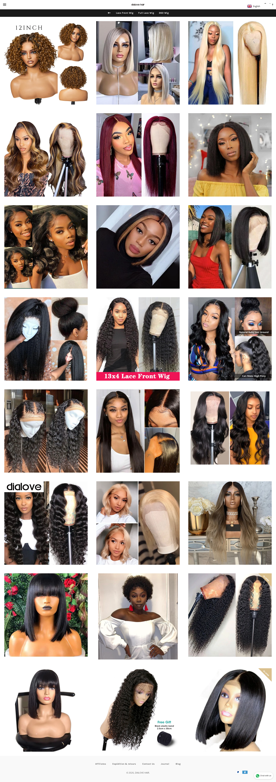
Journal (165, 764)
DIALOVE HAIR (142, 772)
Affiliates (100, 764)
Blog (178, 764)
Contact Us (148, 764)
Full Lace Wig (146, 13)
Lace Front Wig (124, 13)
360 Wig (164, 13)
